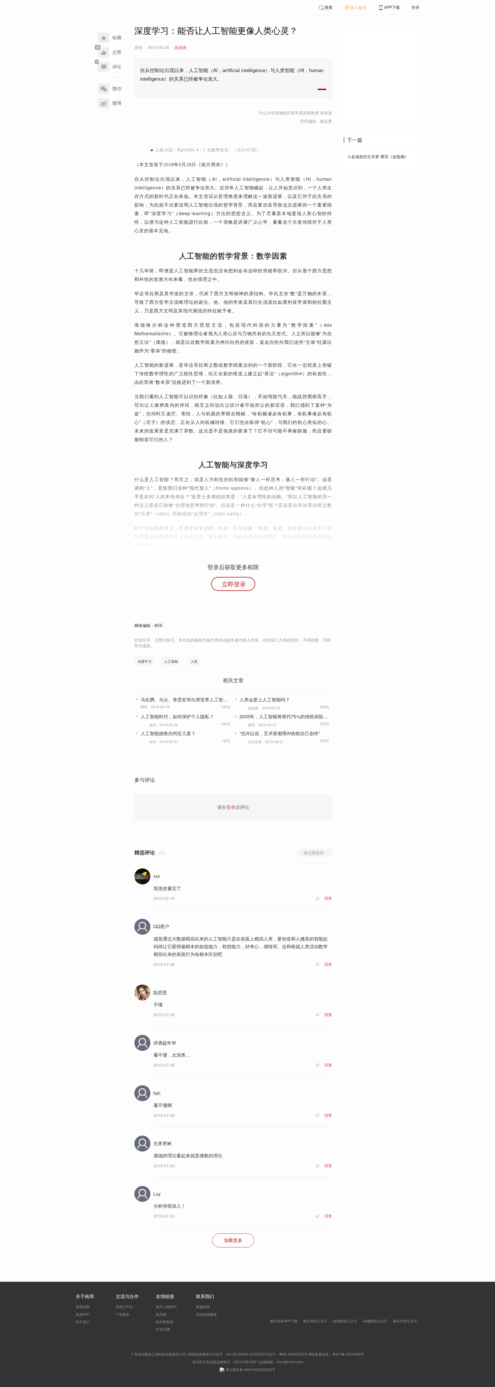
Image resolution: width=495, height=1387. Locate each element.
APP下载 (392, 7)
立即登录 (234, 584)
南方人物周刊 (166, 1306)
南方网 (161, 1314)
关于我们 (82, 1321)
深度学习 (145, 661)
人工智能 (171, 661)
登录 (415, 7)
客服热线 (203, 1306)
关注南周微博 (206, 1314)
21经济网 (163, 1329)
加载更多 (233, 1240)
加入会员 (358, 7)
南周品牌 (82, 1306)
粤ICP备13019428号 (348, 1354)
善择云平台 (124, 1306)
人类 (193, 661)
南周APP (82, 1314)
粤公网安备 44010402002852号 (250, 1369)
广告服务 (122, 1314)
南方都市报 (164, 1321)
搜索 (329, 7)
